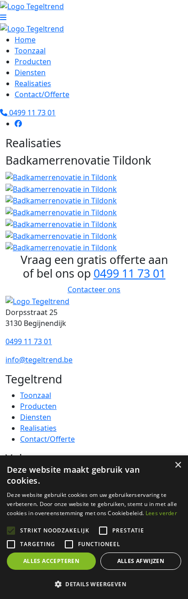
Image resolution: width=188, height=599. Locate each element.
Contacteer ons (94, 289)
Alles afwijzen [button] (141, 561)
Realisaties (33, 83)
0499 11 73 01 (31, 113)
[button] (94, 584)
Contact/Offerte (42, 94)
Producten (33, 62)
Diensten (30, 72)
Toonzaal (30, 51)
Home (25, 40)
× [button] (177, 465)
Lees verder (161, 513)
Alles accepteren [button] (51, 561)
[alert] (94, 527)
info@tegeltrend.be (39, 360)
